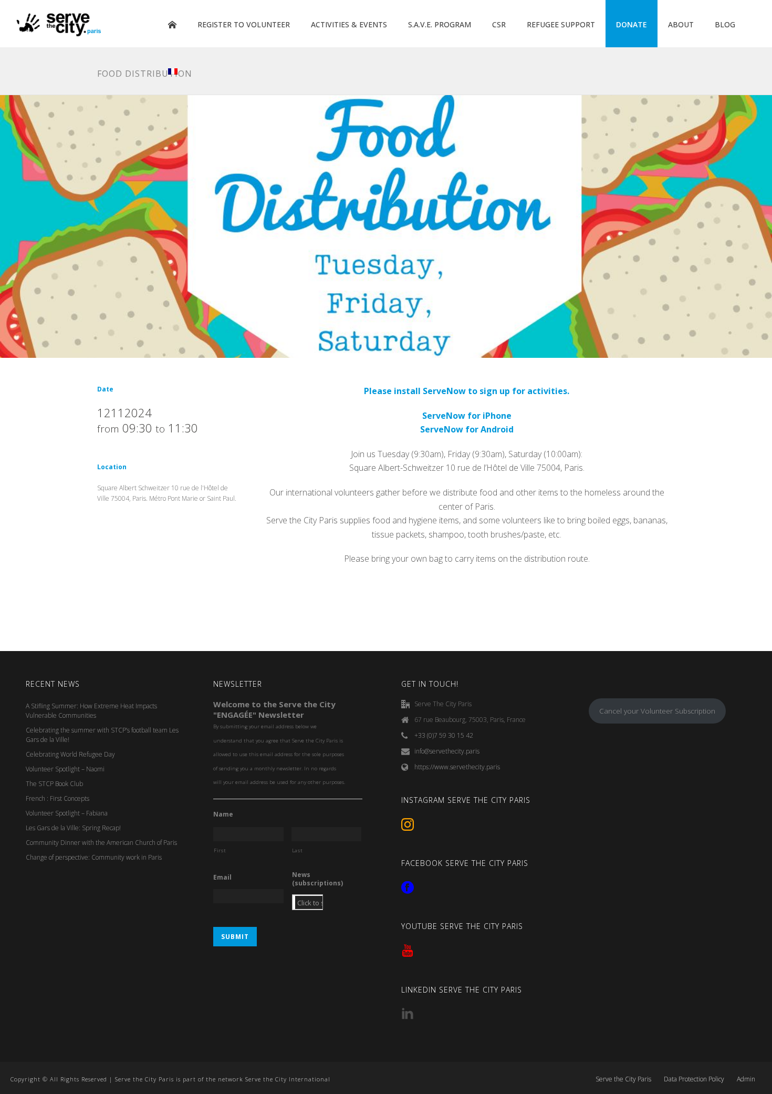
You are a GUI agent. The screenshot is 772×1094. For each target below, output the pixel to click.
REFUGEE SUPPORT (561, 24)
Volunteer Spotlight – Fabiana (67, 813)
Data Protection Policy (694, 1079)
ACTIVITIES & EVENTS (349, 24)
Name (223, 814)
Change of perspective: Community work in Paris (94, 857)
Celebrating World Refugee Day (70, 754)
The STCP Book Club (54, 783)
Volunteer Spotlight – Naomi (65, 769)
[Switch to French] (173, 72)
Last (297, 850)
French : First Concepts (57, 798)
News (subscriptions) (317, 879)
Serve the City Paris (623, 1079)
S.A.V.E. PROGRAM (439, 24)
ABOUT (681, 24)
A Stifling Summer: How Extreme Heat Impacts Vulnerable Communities (91, 710)
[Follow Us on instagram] (407, 825)
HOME (172, 24)
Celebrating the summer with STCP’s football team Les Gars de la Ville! (102, 735)
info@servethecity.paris (446, 751)
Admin (746, 1079)
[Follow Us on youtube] (407, 951)
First (220, 850)
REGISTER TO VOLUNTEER (243, 24)
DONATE (631, 24)
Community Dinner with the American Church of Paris (101, 842)
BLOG (725, 24)
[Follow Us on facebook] (407, 888)
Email (222, 877)
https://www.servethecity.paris (457, 766)
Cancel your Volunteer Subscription (657, 711)
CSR (499, 24)
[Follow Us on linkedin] (407, 1014)
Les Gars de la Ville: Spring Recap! (73, 827)
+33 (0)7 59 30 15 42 (443, 735)
